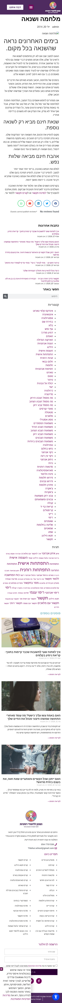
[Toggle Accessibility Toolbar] (56, 997)
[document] (31, 501)
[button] (1, 969)
